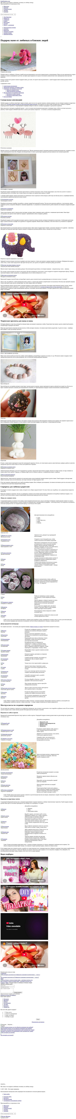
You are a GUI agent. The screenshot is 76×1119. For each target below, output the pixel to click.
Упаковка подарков (8, 31)
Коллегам (6, 1005)
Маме (2, 978)
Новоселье (6, 30)
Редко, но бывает (9, 1015)
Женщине (6, 1000)
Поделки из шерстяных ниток (14, 95)
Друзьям (6, 1004)
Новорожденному (8, 34)
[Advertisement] (12, 1061)
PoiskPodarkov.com (5, 1)
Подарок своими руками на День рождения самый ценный (22, 104)
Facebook (6, 11)
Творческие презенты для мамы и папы (14, 87)
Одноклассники (8, 9)
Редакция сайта (7, 1096)
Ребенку (6, 1001)
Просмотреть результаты (38, 1022)
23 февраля (6, 19)
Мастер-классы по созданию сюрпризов (14, 92)
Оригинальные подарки (10, 27)
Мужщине (6, 999)
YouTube (6, 10)
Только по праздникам (11, 1013)
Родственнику (7, 1003)
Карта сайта (7, 1094)
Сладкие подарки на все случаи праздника (51, 287)
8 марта (5, 21)
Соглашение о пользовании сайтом (12, 1100)
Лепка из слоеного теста (13, 90)
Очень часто (8, 1012)
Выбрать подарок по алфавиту (8, 995)
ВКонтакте (6, 6)
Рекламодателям (8, 1099)
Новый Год (6, 18)
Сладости (6, 29)
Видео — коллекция (9, 25)
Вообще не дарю (9, 1016)
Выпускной (7, 22)
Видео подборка (8, 96)
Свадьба (6, 23)
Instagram (6, 7)
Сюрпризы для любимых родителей (13, 88)
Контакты (6, 1098)
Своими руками (8, 33)
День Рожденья (7, 17)
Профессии (6, 1007)
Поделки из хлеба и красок (13, 94)
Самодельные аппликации (10, 86)
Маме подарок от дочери (36, 626)
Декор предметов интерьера (14, 91)
